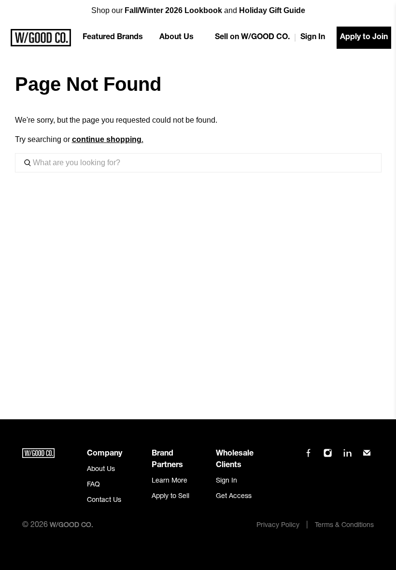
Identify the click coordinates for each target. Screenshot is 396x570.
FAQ (93, 485)
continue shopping (106, 139)
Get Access (234, 496)
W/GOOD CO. (71, 525)
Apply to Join (364, 38)
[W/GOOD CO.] (41, 37)
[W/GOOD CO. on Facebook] (308, 456)
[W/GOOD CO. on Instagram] (327, 456)
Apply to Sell (170, 496)
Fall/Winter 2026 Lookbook (173, 10)
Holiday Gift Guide (272, 10)
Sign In (312, 38)
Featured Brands (113, 38)
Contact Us (104, 500)
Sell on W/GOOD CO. (252, 38)
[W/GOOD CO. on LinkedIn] (347, 456)
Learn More (169, 481)
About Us (176, 38)
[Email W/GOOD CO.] (366, 456)
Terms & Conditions (344, 525)
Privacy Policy (277, 525)
